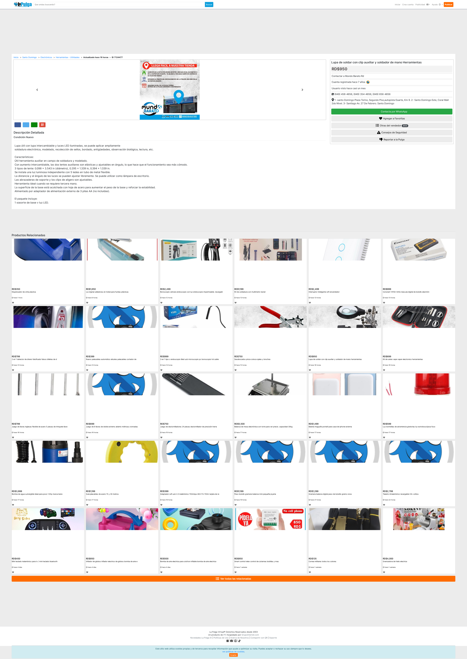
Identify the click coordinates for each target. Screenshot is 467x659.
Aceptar (233, 655)
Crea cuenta (407, 4)
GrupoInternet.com (250, 635)
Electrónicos (46, 57)
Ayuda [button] (435, 4)
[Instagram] (228, 640)
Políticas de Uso (221, 637)
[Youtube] (235, 640)
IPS (224, 635)
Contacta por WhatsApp (393, 111)
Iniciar (397, 4)
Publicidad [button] (420, 4)
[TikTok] (239, 640)
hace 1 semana (241, 567)
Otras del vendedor (393, 125)
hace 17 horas (241, 432)
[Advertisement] (233, 30)
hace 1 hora (17, 298)
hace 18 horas (167, 500)
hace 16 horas (315, 365)
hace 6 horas (92, 298)
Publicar (448, 4)
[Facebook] (231, 640)
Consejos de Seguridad (394, 132)
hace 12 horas (167, 298)
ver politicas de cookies (233, 651)
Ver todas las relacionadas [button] (235, 578)
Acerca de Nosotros (239, 637)
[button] (37, 90)
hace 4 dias (17, 567)
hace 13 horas (241, 298)
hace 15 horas (241, 365)
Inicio (16, 57)
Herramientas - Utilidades (67, 57)
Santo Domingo (29, 57)
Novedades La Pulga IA (201, 637)
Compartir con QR (259, 637)
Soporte (273, 637)
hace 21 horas (315, 500)
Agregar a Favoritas (394, 118)
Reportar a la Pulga (393, 139)
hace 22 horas (389, 500)
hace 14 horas (92, 365)
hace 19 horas (241, 500)
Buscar (209, 4)
